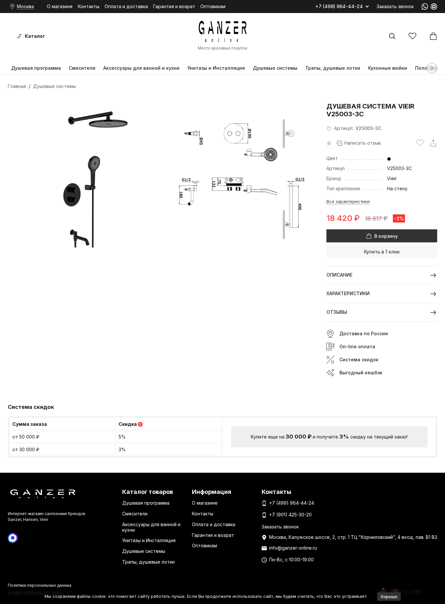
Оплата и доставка (126, 6)
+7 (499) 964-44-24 (339, 6)
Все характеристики (348, 201)
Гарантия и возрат (174, 6)
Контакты (88, 6)
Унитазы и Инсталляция (216, 68)
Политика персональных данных (40, 585)
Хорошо (388, 596)
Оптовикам (212, 6)
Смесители (82, 68)
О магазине (60, 6)
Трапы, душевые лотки (332, 68)
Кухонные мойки (387, 68)
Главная (17, 86)
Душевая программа (36, 68)
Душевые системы (275, 68)
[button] (432, 68)
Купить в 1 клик (382, 251)
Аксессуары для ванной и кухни (141, 68)
